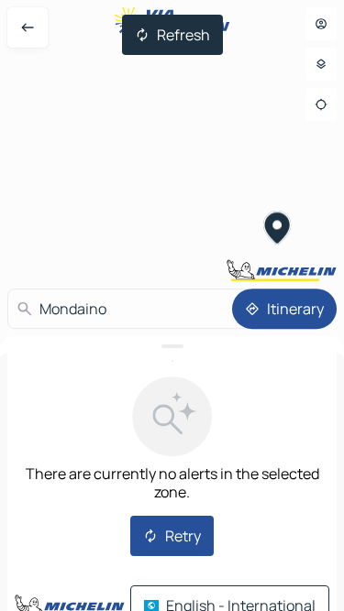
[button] (277, 230)
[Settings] (321, 64)
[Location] (321, 104)
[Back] (27, 27)
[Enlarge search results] (172, 346)
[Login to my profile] (321, 23)
